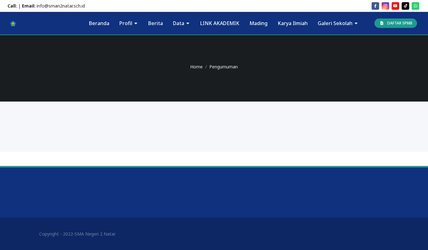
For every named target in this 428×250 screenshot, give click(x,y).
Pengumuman (223, 67)
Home (196, 67)
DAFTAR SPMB (399, 23)
